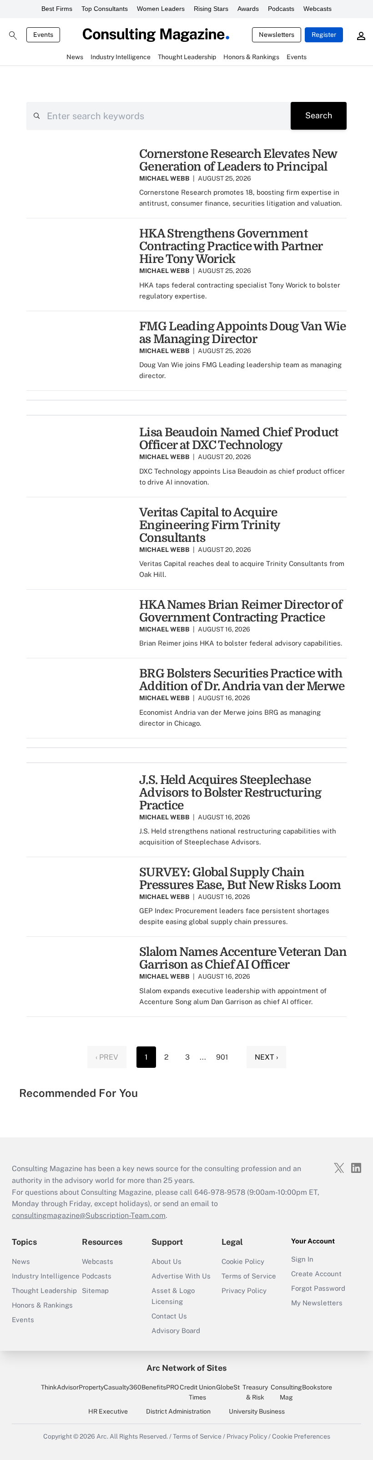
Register (324, 34)
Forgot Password (318, 1288)
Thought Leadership (44, 1290)
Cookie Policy (243, 1261)
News (21, 1261)
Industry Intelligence (46, 1276)
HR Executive (108, 1411)
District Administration (178, 1411)
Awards (248, 8)
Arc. (102, 1436)
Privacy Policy (244, 1290)
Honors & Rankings (42, 1305)
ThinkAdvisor (60, 1387)
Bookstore (317, 1387)
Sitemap (95, 1290)
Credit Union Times (198, 1392)
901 (222, 1057)
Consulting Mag (286, 1392)
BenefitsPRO (160, 1387)
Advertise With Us (181, 1276)
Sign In (302, 1259)
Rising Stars (211, 8)
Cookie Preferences (301, 1436)
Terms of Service (249, 1276)
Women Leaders (161, 8)
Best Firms (56, 8)
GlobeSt (228, 1387)
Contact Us (169, 1316)
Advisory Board (175, 1330)
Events (43, 34)
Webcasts (317, 8)
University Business (257, 1411)
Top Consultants (104, 8)
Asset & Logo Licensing (173, 1296)
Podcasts (281, 8)
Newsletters (276, 34)
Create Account (316, 1274)
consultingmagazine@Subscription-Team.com (89, 1215)
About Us (166, 1261)
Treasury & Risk (255, 1392)
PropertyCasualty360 (110, 1387)
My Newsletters (317, 1303)
